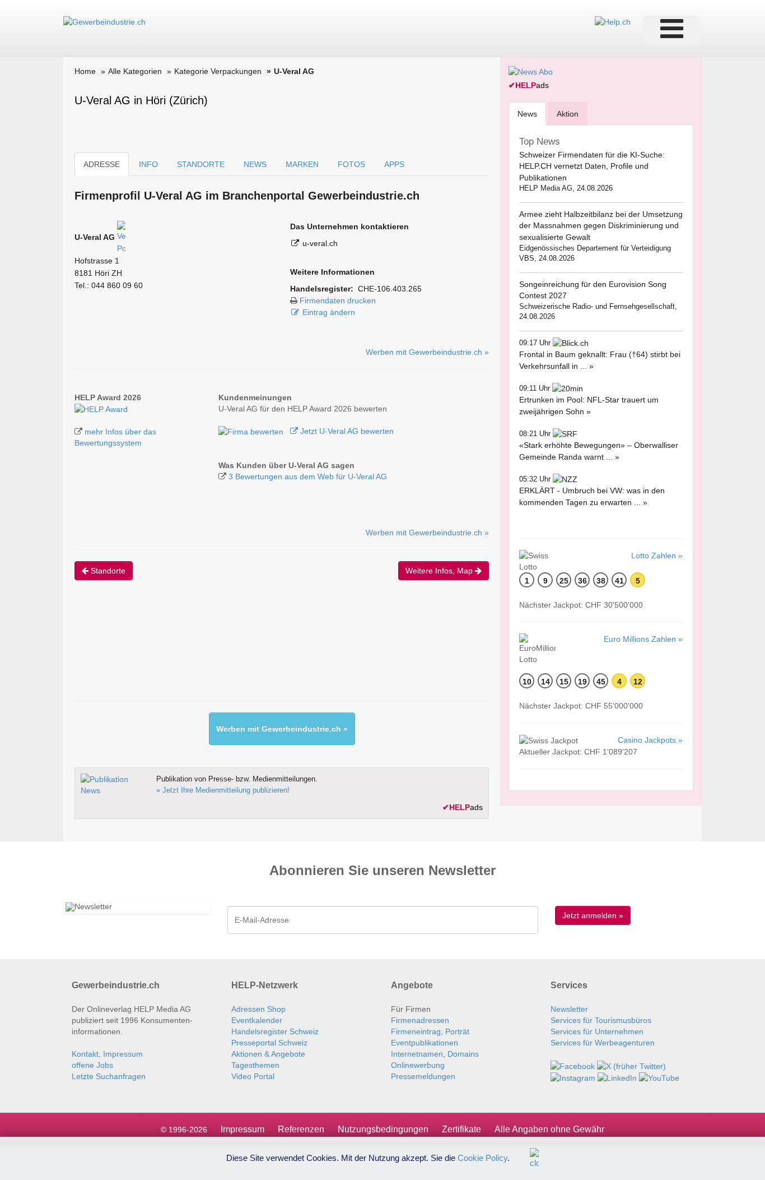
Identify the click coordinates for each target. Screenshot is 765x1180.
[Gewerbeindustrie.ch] (104, 21)
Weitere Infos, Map (440, 570)
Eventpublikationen (424, 1042)
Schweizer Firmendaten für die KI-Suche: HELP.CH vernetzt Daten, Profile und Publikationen (592, 166)
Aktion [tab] (568, 113)
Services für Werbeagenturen (603, 1042)
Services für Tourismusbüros (601, 1020)
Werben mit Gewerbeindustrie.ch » (427, 352)
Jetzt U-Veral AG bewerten (346, 431)
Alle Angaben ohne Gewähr (549, 1129)
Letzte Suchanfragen (109, 1076)
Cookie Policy (482, 1157)
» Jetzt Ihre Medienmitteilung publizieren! (223, 790)
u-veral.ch (320, 243)
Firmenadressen (420, 1020)
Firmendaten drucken (338, 300)
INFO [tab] (148, 164)
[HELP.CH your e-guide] (613, 21)
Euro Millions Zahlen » (643, 639)
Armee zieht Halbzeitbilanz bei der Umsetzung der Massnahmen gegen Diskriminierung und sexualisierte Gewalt (601, 226)
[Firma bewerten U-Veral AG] (252, 431)
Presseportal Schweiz (269, 1042)
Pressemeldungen (423, 1076)
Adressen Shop (258, 1009)
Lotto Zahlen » (657, 555)
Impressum (242, 1129)
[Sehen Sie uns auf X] (631, 1065)
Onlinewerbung (418, 1065)
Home (85, 71)
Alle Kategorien (135, 71)
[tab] (527, 113)
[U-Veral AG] (101, 408)
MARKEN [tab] (302, 164)
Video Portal (252, 1076)
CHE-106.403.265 (390, 288)
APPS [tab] (394, 164)
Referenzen (301, 1129)
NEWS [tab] (255, 164)
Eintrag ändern (328, 312)
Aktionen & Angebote (268, 1053)
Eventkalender (256, 1020)
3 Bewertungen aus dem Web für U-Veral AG (307, 476)
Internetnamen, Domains (435, 1053)
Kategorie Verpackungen (218, 71)
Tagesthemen (255, 1065)
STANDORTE (201, 164)
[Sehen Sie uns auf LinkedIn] (617, 1077)
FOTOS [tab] (351, 164)
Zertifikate (461, 1129)
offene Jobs (92, 1065)
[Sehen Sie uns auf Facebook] (573, 1065)
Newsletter (569, 1009)
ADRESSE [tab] (101, 164)
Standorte (106, 570)
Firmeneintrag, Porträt (430, 1031)
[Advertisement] (278, 650)
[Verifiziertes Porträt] (121, 237)
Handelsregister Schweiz (275, 1031)
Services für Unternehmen (597, 1031)
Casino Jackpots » (650, 739)
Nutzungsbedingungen (383, 1129)
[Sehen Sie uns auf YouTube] (659, 1077)
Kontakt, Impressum (107, 1053)
